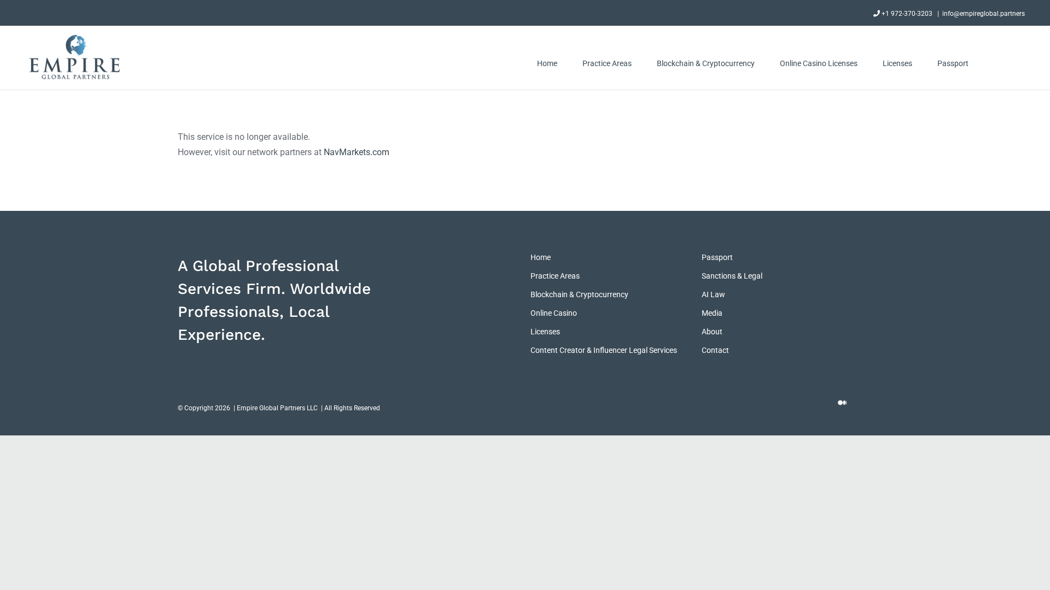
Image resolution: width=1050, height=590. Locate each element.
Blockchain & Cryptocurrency (579, 294)
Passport (717, 257)
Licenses (545, 331)
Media (712, 313)
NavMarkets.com (356, 152)
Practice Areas (555, 276)
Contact (715, 350)
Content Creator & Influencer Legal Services (603, 350)
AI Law (713, 294)
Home (540, 257)
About (712, 331)
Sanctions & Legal (732, 276)
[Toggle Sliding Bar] (997, 63)
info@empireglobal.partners (983, 13)
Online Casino (553, 313)
